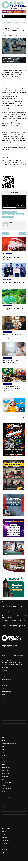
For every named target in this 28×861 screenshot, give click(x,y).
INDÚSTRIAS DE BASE (8, 217)
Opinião (3, 806)
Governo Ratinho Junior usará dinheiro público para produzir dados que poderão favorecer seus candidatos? (13, 606)
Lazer (3, 779)
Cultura (3, 709)
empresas (4, 728)
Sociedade (4, 837)
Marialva (4, 785)
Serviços (4, 831)
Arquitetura (4, 685)
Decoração (4, 712)
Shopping (4, 834)
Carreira (3, 694)
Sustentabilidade (5, 840)
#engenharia (6, 211)
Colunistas (4, 700)
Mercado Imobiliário (6, 788)
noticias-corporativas (6, 800)
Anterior (6, 233)
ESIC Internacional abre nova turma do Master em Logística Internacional (13, 621)
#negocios (14, 211)
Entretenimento (5, 731)
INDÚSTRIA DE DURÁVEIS (9, 214)
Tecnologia (4, 843)
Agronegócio (4, 676)
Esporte (3, 740)
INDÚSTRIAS (20, 214)
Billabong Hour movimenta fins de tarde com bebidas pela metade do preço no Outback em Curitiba (14, 626)
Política (3, 813)
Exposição (4, 749)
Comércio (4, 703)
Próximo (22, 233)
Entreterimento (5, 734)
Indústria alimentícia (6, 767)
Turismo (3, 846)
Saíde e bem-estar (6, 822)
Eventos (3, 746)
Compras (4, 706)
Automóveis (4, 688)
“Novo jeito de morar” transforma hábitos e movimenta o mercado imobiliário (14, 616)
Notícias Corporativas (14, 35)
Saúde (3, 825)
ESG (3, 737)
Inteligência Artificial (6, 773)
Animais (3, 682)
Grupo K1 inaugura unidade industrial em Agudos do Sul (14, 611)
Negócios (4, 791)
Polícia (3, 809)
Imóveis (3, 761)
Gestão (3, 758)
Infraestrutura (5, 770)
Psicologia (4, 816)
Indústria (4, 764)
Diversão (4, 716)
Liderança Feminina (6, 782)
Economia (4, 719)
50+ (2, 673)
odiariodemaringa (6, 803)
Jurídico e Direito (5, 776)
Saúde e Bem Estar (6, 828)
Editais (3, 722)
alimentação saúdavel (7, 679)
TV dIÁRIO (4, 849)
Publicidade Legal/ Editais (8, 819)
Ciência (3, 697)
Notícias (3, 794)
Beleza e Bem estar (6, 691)
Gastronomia (4, 755)
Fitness (3, 752)
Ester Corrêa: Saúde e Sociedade (9, 743)
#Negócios (4, 670)
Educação (4, 725)
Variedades (4, 852)
